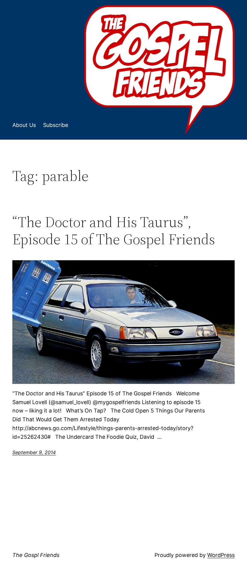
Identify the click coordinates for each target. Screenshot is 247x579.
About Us (24, 125)
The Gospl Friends (35, 555)
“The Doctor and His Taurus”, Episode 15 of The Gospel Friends (113, 231)
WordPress (221, 555)
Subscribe (55, 125)
